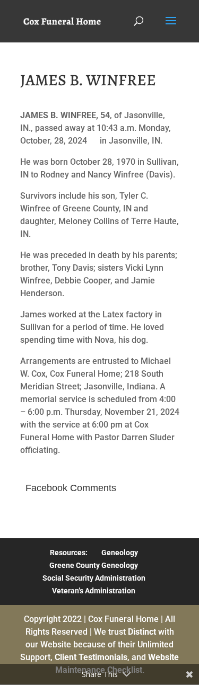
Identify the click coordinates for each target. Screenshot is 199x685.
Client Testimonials (91, 657)
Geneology (119, 552)
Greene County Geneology (93, 565)
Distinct (142, 632)
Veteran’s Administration (93, 590)
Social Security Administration (93, 578)
